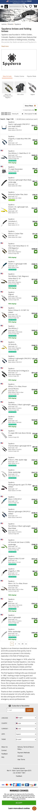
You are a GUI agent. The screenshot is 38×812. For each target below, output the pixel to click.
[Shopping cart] (35, 6)
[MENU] (2, 6)
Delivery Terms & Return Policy (26, 748)
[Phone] (26, 6)
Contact (4, 750)
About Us (4, 747)
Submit (29, 710)
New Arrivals (7, 76)
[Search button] (23, 6)
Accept (19, 802)
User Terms (21, 759)
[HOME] (6, 6)
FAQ (2, 757)
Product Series (19, 76)
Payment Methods (24, 752)
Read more (5, 46)
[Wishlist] (30, 6)
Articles (20, 756)
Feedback (4, 754)
